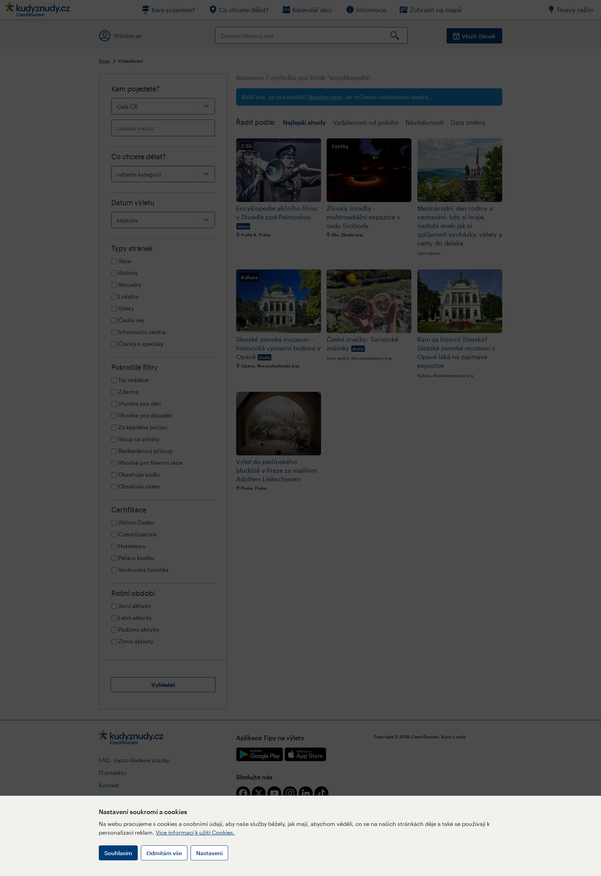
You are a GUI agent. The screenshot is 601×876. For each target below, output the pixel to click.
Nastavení (209, 853)
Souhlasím (118, 853)
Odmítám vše (164, 853)
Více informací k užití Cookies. (195, 832)
